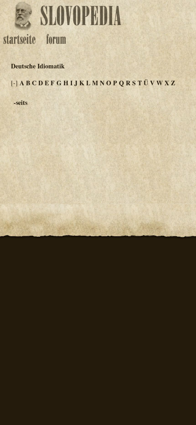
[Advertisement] (161, 146)
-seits (20, 102)
